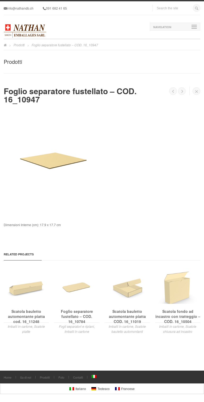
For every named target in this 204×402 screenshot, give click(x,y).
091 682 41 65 (56, 8)
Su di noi (25, 377)
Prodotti (19, 45)
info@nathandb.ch (20, 8)
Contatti (78, 377)
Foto (61, 377)
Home (7, 377)
